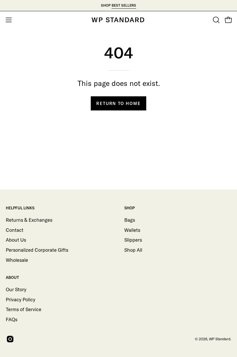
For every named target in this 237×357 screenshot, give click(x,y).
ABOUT (12, 277)
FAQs (11, 319)
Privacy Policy (20, 299)
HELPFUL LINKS (20, 208)
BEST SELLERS (124, 5)
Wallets (132, 230)
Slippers (133, 240)
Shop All (133, 250)
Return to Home (118, 103)
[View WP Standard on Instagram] (9, 339)
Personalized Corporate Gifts (37, 250)
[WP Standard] (118, 20)
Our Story (16, 289)
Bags (129, 220)
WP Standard (219, 339)
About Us (16, 240)
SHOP (129, 208)
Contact (14, 230)
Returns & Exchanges (29, 220)
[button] (216, 20)
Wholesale (17, 260)
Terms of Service (23, 309)
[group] (118, 5)
